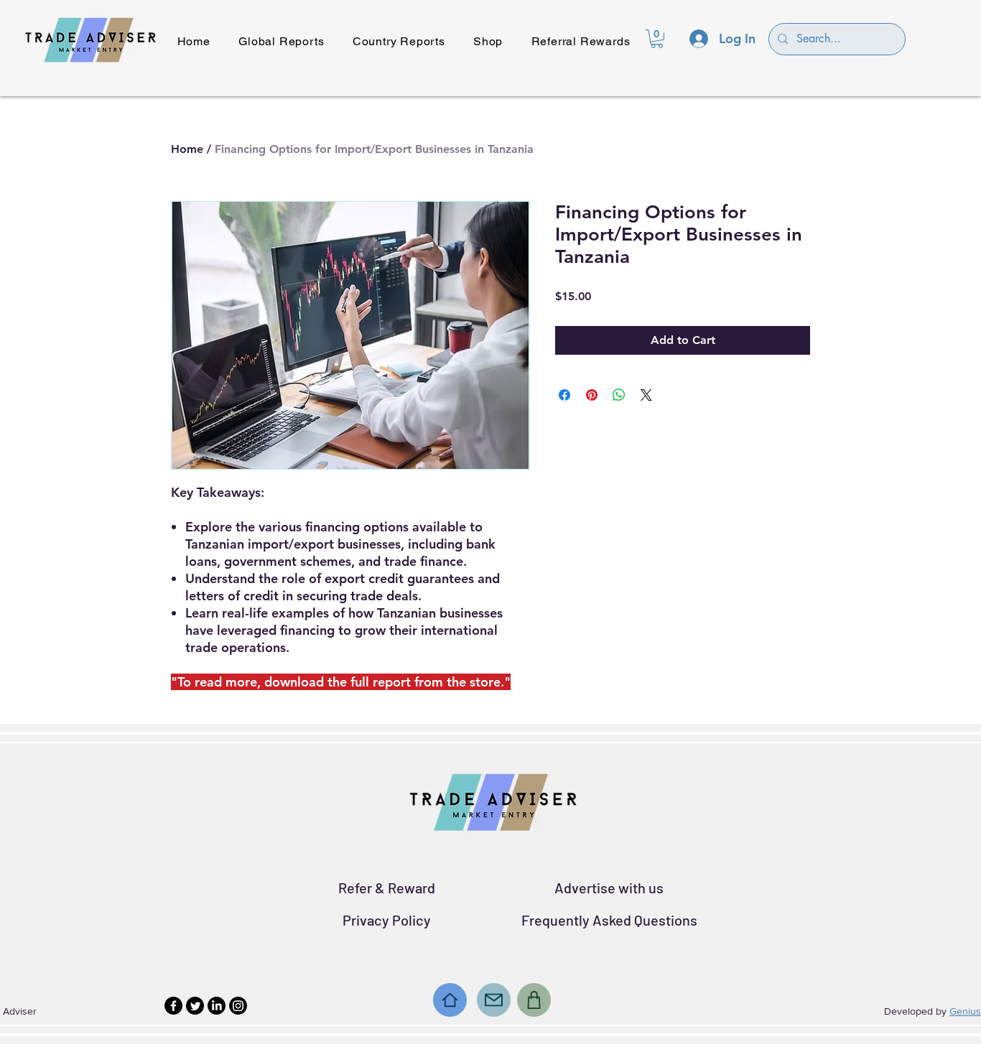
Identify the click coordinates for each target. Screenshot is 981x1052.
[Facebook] (173, 1006)
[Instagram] (238, 1006)
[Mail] (494, 1000)
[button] (657, 38)
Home (187, 149)
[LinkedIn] (217, 1006)
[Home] (450, 1000)
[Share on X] (646, 395)
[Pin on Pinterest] (591, 395)
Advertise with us (609, 887)
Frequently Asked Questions (609, 919)
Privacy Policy (387, 919)
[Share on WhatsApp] (619, 395)
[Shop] (534, 1000)
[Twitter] (195, 1006)
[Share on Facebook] (564, 395)
